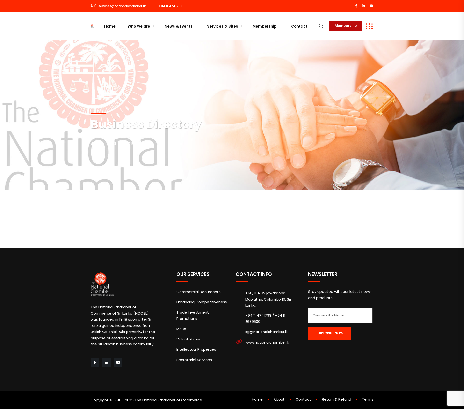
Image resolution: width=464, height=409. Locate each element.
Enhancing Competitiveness (201, 302)
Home (110, 26)
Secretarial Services (194, 359)
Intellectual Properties (196, 349)
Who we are (139, 26)
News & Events (179, 26)
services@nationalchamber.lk (122, 6)
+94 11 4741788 (170, 6)
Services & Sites (222, 26)
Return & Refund (336, 399)
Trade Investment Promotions (192, 315)
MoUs (181, 328)
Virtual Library (188, 339)
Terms (367, 399)
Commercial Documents (198, 291)
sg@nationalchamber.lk (266, 331)
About (279, 399)
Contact (299, 26)
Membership (265, 26)
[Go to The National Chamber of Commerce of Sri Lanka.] (98, 143)
